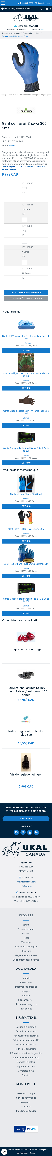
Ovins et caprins (26, 929)
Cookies (26, 1075)
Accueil (5, 33)
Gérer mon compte (26, 1093)
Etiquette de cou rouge (26, 649)
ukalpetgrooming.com (26, 1004)
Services (26, 995)
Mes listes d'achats (26, 1111)
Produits (26, 915)
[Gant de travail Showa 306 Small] (26, 483)
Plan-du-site (26, 1008)
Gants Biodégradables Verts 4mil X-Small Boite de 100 (26, 374)
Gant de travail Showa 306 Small (26, 494)
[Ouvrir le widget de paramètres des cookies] (4, 1152)
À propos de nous (26, 1066)
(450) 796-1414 (26, 871)
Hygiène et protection (26, 955)
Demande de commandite (26, 1057)
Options (26, 350)
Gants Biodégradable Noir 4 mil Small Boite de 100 (26, 412)
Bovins (26, 924)
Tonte (26, 938)
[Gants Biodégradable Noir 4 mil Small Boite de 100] (26, 400)
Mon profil (26, 1106)
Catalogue (15, 33)
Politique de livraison (26, 1044)
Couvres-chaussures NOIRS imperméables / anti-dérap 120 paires (26, 691)
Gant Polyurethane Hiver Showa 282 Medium (26, 564)
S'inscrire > (26, 819)
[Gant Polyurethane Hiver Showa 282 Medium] (26, 553)
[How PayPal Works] (26, 1129)
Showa (12, 145)
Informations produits (26, 986)
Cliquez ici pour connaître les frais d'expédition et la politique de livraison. (23, 168)
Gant (38, 33)
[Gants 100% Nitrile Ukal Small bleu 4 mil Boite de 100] (26, 325)
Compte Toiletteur (26, 1062)
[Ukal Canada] (26, 17)
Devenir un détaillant (26, 1031)
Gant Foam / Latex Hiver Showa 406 (26, 529)
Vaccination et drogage (26, 946)
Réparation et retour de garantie (26, 1053)
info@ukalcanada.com (26, 882)
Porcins (26, 933)
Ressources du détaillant (26, 1035)
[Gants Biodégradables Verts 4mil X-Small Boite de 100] (26, 362)
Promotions (26, 982)
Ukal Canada (26, 343)
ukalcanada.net (25, 1000)
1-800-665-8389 (26, 3)
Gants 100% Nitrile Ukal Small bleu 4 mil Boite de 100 (26, 337)
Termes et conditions (25, 1049)
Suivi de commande (26, 1097)
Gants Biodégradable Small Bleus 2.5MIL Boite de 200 (26, 449)
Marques (26, 991)
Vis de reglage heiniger (26, 774)
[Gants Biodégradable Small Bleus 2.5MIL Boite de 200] (26, 437)
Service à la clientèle (26, 1027)
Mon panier (26, 1102)
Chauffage (26, 951)
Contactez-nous (43, 3)
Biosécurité (27, 33)
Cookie (32, 1153)
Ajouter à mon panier (28, 292)
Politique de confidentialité (26, 1040)
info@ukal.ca (26, 886)
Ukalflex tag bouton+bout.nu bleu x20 (26, 732)
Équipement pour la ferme (26, 959)
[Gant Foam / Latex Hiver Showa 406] (26, 518)
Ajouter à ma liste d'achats (27, 298)
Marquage (26, 942)
